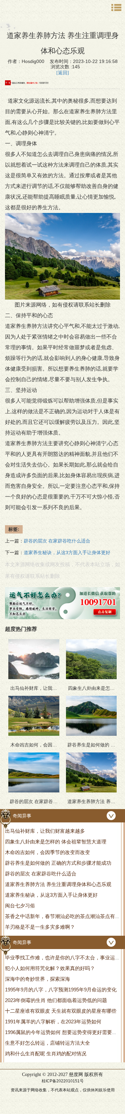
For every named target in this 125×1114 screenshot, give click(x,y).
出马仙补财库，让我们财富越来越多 (45, 831)
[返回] (62, 72)
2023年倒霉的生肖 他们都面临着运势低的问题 (56, 1000)
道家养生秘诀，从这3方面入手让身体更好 (51, 895)
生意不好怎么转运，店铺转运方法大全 (47, 1043)
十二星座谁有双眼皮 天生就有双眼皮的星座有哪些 (60, 1011)
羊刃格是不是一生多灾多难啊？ (40, 927)
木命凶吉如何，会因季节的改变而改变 (47, 852)
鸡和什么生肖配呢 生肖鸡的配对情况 (45, 1053)
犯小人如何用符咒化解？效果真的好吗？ (50, 968)
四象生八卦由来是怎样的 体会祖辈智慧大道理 (55, 841)
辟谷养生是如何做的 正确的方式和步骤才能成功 (58, 863)
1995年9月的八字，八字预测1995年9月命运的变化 (61, 989)
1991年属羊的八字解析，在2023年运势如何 (53, 1021)
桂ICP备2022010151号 (63, 1081)
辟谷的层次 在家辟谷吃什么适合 (40, 873)
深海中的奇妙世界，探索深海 (37, 979)
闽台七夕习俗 (20, 905)
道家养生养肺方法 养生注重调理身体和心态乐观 (58, 884)
